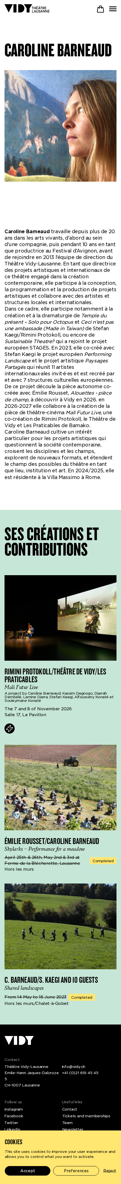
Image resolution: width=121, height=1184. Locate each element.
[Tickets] (10, 728)
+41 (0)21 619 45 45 (80, 1072)
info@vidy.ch (74, 1066)
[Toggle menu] (112, 8)
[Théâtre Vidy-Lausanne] (27, 8)
